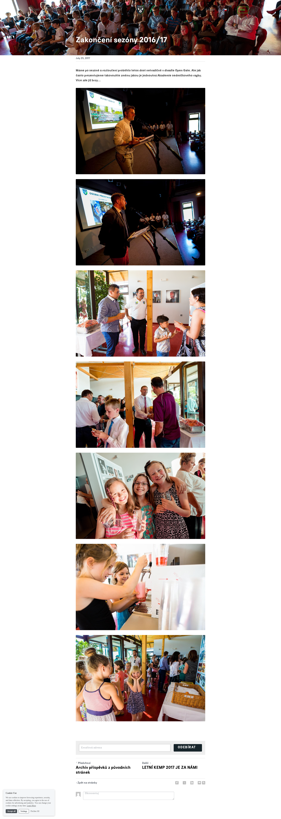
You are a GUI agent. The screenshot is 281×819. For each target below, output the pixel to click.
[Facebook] (177, 782)
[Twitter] (184, 782)
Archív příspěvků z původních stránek (103, 770)
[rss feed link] (203, 782)
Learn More (31, 806)
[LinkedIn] (192, 782)
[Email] (199, 782)
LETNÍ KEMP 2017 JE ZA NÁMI (169, 768)
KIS (243, 10)
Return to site (86, 783)
